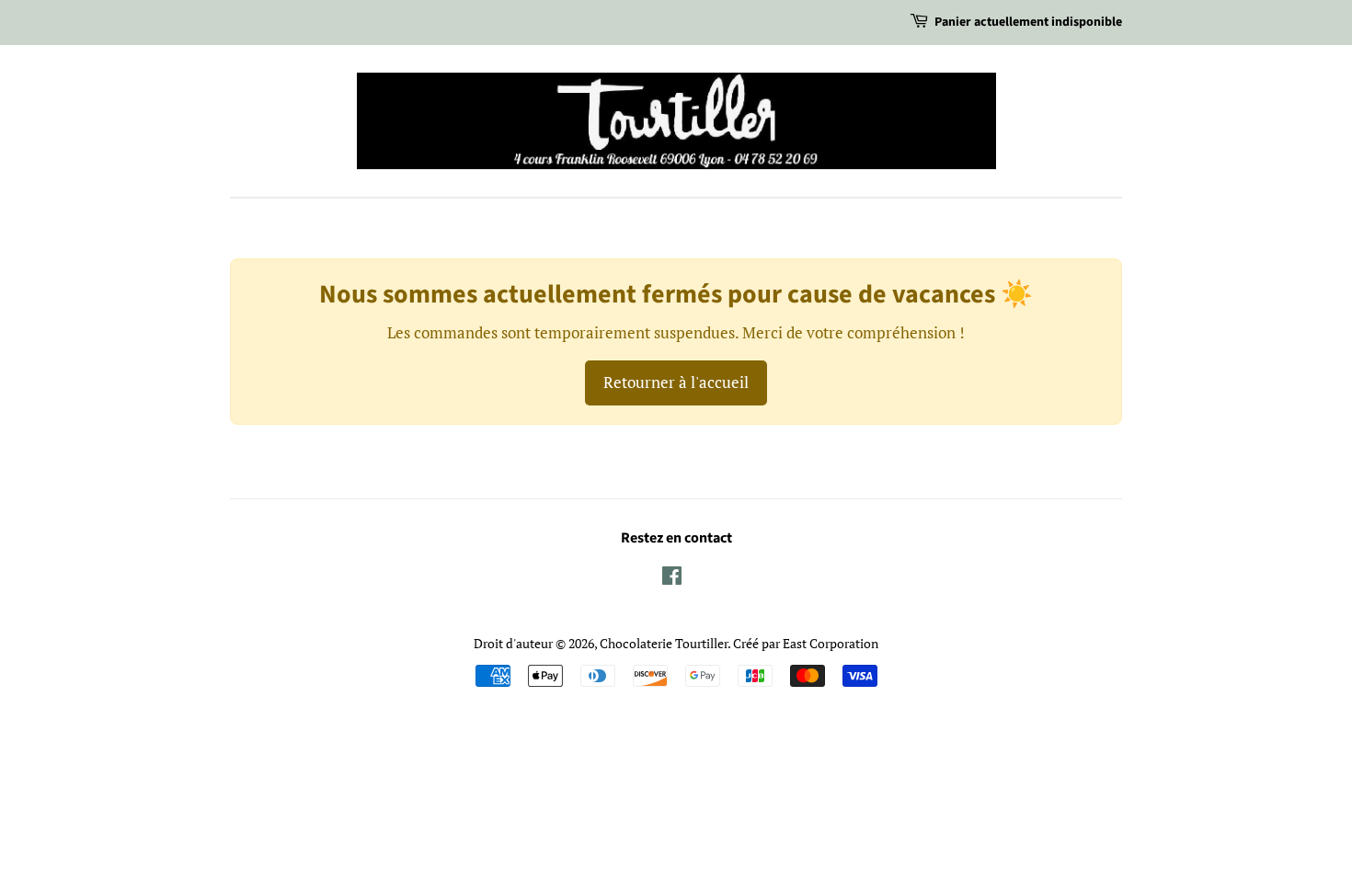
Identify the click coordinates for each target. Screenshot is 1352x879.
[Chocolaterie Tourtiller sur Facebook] (671, 579)
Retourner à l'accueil (676, 382)
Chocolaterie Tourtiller (664, 643)
